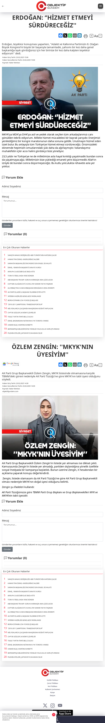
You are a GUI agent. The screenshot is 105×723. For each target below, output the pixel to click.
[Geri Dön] (3, 6)
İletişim (52, 695)
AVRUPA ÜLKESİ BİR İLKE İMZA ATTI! (21, 271)
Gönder (7, 225)
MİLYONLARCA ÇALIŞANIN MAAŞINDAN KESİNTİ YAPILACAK (30, 308)
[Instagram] (52, 705)
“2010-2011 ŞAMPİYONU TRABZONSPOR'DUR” (25, 304)
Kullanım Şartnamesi (52, 689)
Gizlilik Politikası (52, 680)
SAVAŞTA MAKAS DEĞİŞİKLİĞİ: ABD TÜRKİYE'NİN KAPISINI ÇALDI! (32, 255)
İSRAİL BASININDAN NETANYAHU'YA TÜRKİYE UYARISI (28, 321)
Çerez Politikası (52, 683)
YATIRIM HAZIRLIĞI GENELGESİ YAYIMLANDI (24, 296)
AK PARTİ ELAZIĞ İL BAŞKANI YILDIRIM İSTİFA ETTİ (26, 292)
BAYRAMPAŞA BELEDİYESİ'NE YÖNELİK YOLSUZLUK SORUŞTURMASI (33, 329)
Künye (52, 692)
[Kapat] (53, 714)
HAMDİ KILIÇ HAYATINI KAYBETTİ (20, 325)
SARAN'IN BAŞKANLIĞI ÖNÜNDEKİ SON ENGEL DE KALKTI (29, 263)
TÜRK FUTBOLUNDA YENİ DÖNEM (21, 276)
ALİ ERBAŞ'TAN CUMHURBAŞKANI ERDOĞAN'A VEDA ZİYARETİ (31, 288)
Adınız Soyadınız (11, 186)
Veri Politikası (52, 686)
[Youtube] (60, 705)
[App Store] (62, 713)
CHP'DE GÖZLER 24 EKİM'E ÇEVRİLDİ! (22, 312)
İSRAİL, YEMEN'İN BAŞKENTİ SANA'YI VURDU (24, 267)
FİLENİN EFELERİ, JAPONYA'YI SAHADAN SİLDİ (25, 333)
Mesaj (5, 196)
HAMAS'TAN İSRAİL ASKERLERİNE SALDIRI (23, 259)
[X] (45, 705)
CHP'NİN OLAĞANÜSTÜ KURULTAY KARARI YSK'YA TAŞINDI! (30, 284)
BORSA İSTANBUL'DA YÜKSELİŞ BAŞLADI (23, 300)
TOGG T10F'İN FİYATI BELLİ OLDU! (20, 317)
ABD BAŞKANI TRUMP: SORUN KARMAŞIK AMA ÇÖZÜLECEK (30, 280)
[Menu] (100, 6)
